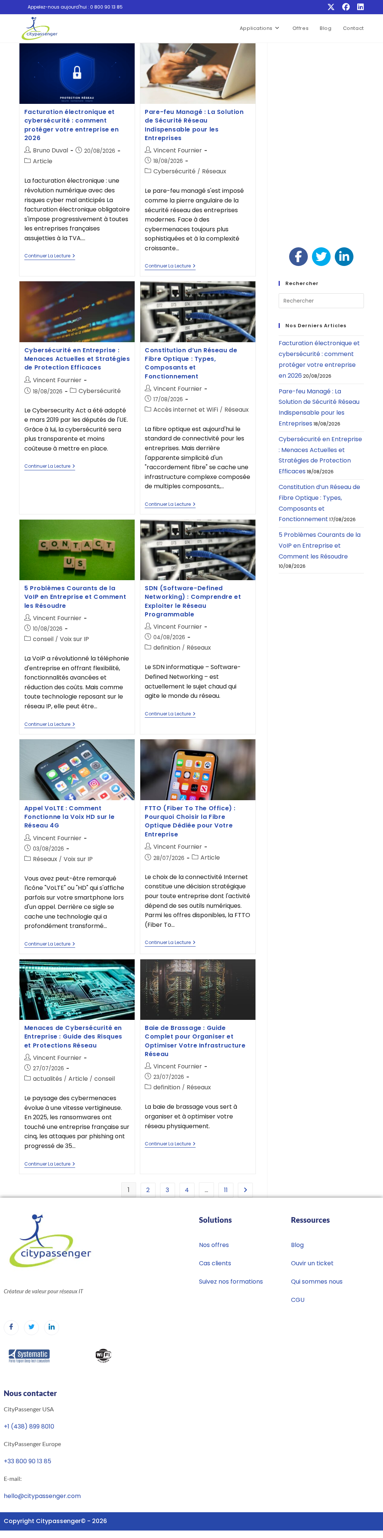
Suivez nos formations (231, 1281)
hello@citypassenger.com (42, 1496)
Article (42, 161)
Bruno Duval (50, 150)
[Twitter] (31, 1327)
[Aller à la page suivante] (245, 1190)
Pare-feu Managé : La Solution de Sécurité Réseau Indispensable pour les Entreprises (194, 125)
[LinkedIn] (358, 7)
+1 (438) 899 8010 (29, 1426)
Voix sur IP (74, 639)
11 (226, 1190)
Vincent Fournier (177, 150)
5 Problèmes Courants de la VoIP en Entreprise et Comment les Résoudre (75, 597)
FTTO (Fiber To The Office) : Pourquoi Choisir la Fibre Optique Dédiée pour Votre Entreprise (190, 821)
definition (166, 647)
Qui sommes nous (317, 1281)
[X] (331, 7)
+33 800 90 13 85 (27, 1461)
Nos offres (214, 1245)
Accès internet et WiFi (185, 409)
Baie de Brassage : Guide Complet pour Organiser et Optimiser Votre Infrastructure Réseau (195, 1041)
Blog (297, 1245)
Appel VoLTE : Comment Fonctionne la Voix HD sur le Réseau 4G (69, 817)
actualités (47, 1078)
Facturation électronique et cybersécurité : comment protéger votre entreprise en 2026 (71, 125)
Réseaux (214, 171)
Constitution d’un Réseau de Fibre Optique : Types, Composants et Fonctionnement (191, 363)
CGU (297, 1300)
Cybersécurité (174, 171)
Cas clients (215, 1263)
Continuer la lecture (49, 256)
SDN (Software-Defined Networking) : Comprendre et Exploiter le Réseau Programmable (193, 601)
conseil (43, 639)
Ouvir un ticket (312, 1263)
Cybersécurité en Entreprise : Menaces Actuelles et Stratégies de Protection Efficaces (77, 359)
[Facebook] (345, 7)
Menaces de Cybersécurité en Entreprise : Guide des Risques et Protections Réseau (73, 1037)
